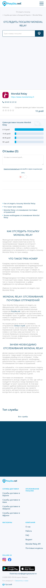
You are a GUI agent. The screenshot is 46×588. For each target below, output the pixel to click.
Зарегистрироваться (12, 169)
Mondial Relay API (33, 544)
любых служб (19, 325)
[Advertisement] (23, 63)
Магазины (7, 522)
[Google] (21, 177)
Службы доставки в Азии (11, 501)
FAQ (27, 535)
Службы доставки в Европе (11, 494)
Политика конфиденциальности (23, 574)
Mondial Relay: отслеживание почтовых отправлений (20, 211)
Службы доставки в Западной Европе (17, 15)
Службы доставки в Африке (11, 514)
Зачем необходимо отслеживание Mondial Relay (21, 216)
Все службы (23, 417)
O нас (28, 526)
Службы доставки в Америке (11, 507)
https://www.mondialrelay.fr (22, 97)
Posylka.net (15, 311)
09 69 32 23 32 (10, 102)
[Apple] (25, 177)
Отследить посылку (23, 12)
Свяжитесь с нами (21, 581)
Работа (29, 531)
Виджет (29, 539)
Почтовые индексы (34, 548)
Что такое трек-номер (13, 207)
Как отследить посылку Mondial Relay (19, 203)
